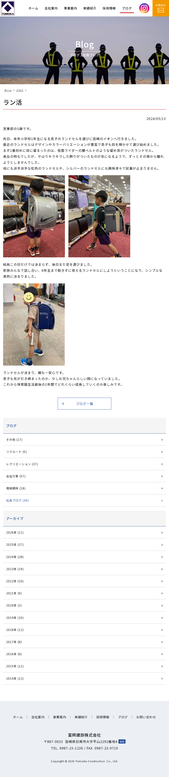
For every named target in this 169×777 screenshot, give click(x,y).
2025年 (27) (15, 544)
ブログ (127, 8)
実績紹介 (89, 8)
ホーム (33, 8)
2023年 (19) (15, 569)
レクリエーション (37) (22, 464)
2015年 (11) (15, 666)
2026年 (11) (15, 532)
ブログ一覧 (84, 403)
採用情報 (109, 8)
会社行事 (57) (16, 476)
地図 (122, 741)
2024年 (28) (15, 557)
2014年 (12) (15, 678)
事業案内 (70, 8)
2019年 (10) (15, 618)
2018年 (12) (15, 630)
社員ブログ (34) (17, 500)
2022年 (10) (15, 581)
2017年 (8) (14, 642)
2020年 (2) (14, 605)
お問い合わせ (146, 716)
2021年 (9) (14, 593)
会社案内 (51, 8)
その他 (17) (14, 439)
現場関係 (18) (16, 488)
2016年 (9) (14, 654)
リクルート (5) (16, 452)
